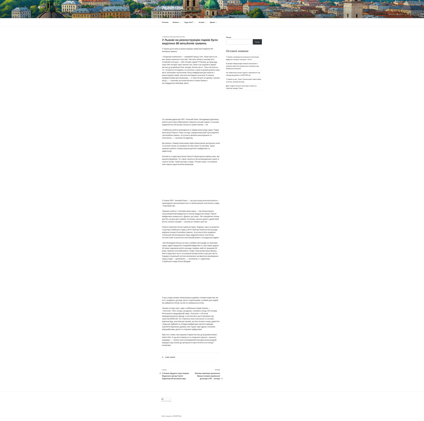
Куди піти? (189, 22)
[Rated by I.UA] (166, 399)
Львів (167, 357)
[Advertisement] (191, 102)
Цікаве (212, 22)
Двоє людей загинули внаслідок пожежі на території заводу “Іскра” (241, 87)
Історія (201, 22)
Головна (165, 22)
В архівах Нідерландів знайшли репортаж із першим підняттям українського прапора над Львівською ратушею (242, 65)
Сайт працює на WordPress (171, 416)
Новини (176, 22)
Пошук (228, 37)
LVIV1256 (182, 37)
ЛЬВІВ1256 (172, 8)
